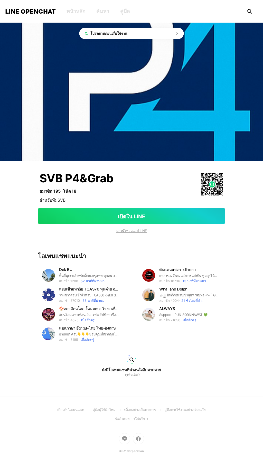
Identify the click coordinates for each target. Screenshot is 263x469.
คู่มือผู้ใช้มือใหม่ (108, 410)
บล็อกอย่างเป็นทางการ (144, 410)
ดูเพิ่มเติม (131, 375)
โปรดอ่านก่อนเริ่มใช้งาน (109, 33)
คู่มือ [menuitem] (125, 11)
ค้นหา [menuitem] (102, 11)
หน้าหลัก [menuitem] (76, 11)
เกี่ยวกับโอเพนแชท (75, 410)
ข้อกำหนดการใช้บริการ (131, 418)
